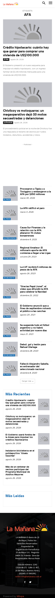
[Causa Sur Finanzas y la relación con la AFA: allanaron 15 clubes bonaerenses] (10, 232)
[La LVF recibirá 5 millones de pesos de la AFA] (10, 271)
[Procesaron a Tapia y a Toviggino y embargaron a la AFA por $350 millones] (10, 193)
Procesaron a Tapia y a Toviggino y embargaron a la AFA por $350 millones (35, 192)
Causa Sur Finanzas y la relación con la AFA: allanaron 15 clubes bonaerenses (32, 231)
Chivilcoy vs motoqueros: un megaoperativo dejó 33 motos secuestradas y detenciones (25, 114)
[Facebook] (25, 582)
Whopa (20, 596)
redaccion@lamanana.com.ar (28, 576)
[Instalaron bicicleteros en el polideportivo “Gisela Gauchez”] (44, 455)
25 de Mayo (9, 258)
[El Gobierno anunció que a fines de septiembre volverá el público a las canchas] (10, 310)
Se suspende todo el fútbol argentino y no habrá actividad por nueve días (34, 328)
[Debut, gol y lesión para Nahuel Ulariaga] (10, 349)
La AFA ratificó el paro (32, 208)
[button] (44, 3)
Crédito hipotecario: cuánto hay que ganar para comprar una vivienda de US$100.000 (26, 51)
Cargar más (26, 381)
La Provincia (8, 122)
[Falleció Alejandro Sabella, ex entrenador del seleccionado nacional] (10, 368)
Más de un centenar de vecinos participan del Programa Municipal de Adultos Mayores (18, 471)
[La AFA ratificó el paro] (10, 212)
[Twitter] (30, 582)
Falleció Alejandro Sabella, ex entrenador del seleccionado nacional (34, 367)
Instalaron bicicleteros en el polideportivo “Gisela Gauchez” (20, 453)
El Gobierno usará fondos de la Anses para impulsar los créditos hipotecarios (20, 437)
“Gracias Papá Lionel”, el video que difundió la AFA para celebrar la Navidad (34, 289)
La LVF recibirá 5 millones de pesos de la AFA (35, 268)
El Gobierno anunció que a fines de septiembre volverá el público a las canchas (35, 309)
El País (6, 59)
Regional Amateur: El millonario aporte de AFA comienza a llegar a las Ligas (35, 250)
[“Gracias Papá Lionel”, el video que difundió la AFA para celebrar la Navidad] (10, 291)
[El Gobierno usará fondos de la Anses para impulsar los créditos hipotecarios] (44, 439)
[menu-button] (50, 4)
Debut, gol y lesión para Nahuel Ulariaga (33, 346)
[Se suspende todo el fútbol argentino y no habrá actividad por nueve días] (10, 329)
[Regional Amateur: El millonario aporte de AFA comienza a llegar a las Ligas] (10, 252)
